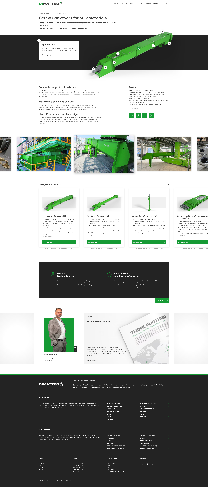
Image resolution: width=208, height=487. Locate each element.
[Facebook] (148, 464)
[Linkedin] (142, 464)
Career (41, 465)
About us (42, 463)
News (41, 467)
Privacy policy (111, 463)
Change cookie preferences (116, 471)
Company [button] (148, 3)
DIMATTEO (43, 13)
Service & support (136, 3)
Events (41, 469)
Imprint (109, 465)
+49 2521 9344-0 (78, 463)
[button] (162, 3)
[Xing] (153, 464)
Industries (124, 3)
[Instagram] (158, 464)
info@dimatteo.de (79, 465)
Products (114, 3)
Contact (156, 3)
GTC (108, 467)
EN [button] (166, 3)
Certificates (110, 469)
